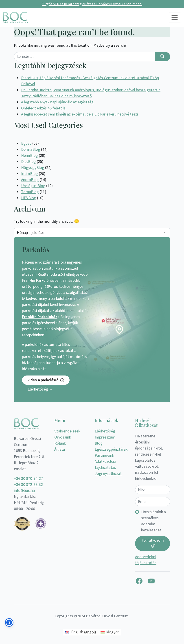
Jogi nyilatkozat (108, 473)
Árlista (59, 449)
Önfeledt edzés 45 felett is (43, 108)
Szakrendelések (67, 431)
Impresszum (105, 437)
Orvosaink (62, 437)
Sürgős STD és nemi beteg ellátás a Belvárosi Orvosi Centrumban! (92, 4)
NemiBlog (29, 155)
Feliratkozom (153, 540)
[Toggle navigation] (174, 17)
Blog (99, 443)
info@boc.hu (24, 490)
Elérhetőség (38, 389)
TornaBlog (30, 192)
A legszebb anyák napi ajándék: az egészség (57, 102)
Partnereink (104, 455)
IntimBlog (29, 174)
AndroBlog (30, 180)
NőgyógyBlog (32, 167)
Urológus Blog (33, 186)
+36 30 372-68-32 (28, 484)
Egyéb (26, 143)
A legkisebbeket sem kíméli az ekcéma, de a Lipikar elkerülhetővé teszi (79, 114)
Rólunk (60, 443)
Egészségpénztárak (111, 449)
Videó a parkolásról (44, 380)
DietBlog (28, 161)
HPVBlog (28, 198)
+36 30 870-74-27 (28, 478)
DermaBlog (30, 149)
